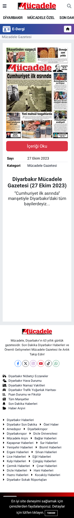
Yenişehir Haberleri (20, 447)
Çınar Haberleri (47, 466)
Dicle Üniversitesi (45, 433)
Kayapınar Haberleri (20, 443)
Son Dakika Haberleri (22, 404)
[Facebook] (18, 363)
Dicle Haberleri (17, 470)
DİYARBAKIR (12, 17)
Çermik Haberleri (18, 466)
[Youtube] (40, 363)
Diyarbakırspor (17, 433)
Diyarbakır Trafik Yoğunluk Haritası (32, 390)
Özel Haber (51, 424)
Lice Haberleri (16, 456)
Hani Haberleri (43, 470)
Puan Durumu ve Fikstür (24, 394)
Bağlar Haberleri (46, 438)
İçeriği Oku (37, 146)
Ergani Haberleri (18, 452)
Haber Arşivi (16, 408)
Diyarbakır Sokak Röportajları (27, 480)
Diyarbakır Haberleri (20, 420)
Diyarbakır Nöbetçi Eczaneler (28, 376)
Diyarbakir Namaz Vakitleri (26, 385)
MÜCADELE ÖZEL (41, 17)
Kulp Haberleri (16, 461)
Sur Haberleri (49, 443)
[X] (25, 363)
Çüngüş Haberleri (44, 461)
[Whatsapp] (56, 363)
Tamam (51, 513)
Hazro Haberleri (17, 475)
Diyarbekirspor (37, 429)
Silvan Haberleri (46, 452)
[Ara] (69, 6)
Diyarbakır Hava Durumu (25, 381)
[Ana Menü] (5, 6)
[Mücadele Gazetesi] (37, 5)
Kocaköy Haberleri (47, 475)
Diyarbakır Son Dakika (22, 424)
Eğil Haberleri (41, 456)
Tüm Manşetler (18, 399)
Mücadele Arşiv (17, 438)
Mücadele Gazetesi (16, 37)
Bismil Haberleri (50, 447)
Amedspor (14, 429)
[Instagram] (33, 363)
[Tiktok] (48, 363)
